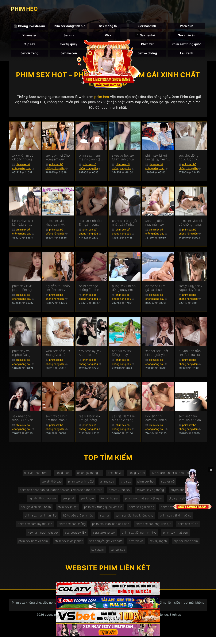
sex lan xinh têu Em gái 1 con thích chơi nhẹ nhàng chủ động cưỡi (91, 222)
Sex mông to (108, 26)
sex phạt (68, 498)
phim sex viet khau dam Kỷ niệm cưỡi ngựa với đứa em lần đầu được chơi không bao (56, 222)
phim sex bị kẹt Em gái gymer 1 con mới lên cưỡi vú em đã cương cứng (157, 157)
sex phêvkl (115, 472)
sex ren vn (136, 541)
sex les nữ (168, 481)
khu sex (125, 481)
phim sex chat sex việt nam (143, 498)
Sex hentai (147, 35)
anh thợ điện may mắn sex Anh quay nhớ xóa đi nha (155, 222)
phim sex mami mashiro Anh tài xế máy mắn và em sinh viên (90, 157)
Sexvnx (68, 35)
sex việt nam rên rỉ (36, 472)
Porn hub (186, 26)
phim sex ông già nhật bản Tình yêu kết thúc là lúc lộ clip (124, 222)
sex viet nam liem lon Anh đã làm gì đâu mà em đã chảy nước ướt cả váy (191, 418)
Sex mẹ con (69, 53)
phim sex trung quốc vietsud (103, 507)
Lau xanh (186, 53)
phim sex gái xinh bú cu (176, 515)
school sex (118, 549)
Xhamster (29, 35)
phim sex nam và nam (33, 541)
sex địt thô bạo (52, 481)
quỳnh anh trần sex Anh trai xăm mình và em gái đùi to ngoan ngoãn (190, 353)
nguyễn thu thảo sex (42, 498)
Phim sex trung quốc (186, 44)
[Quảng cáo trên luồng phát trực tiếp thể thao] (108, 629)
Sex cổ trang (29, 53)
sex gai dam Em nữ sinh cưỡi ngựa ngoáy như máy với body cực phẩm (124, 418)
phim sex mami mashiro (41, 515)
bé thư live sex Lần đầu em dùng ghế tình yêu (22, 222)
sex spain (97, 549)
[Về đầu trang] (207, 632)
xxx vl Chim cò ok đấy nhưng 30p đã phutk (22, 157)
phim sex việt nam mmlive (139, 532)
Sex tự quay (68, 44)
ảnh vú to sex (109, 498)
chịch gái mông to (89, 472)
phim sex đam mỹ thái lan (35, 524)
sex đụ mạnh (158, 541)
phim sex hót (146, 481)
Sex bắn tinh (147, 26)
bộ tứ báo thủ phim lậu (78, 515)
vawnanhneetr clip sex (43, 532)
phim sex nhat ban (175, 532)
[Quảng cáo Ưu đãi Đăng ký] (108, 602)
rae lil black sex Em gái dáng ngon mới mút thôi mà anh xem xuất (91, 418)
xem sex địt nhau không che (134, 515)
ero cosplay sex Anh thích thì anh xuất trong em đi (91, 353)
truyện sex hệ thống (150, 490)
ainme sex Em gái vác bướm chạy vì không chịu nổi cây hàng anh (155, 288)
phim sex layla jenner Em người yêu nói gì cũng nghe (24, 288)
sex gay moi (137, 472)
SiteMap (175, 614)
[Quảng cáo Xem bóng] (108, 588)
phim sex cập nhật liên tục (153, 524)
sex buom (87, 498)
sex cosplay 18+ (75, 532)
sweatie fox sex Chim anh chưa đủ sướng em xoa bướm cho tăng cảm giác (124, 157)
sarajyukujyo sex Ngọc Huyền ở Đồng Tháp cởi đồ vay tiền (190, 288)
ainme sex (107, 481)
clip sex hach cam (185, 541)
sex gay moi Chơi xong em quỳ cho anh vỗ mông (58, 157)
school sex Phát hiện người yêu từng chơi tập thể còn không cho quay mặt (157, 353)
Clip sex (29, 44)
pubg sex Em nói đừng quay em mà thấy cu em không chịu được (124, 288)
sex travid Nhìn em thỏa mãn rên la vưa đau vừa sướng (58, 418)
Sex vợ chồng (147, 53)
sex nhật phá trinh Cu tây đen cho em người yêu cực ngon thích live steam (24, 418)
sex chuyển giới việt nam (106, 541)
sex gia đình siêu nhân (36, 507)
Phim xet (147, 44)
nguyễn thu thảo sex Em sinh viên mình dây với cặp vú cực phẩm (58, 288)
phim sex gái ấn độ (141, 507)
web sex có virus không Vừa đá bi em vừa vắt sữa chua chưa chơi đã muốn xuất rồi (58, 353)
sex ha (104, 515)
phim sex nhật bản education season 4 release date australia (61, 490)
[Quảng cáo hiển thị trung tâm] (108, 63)
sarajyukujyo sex (104, 532)
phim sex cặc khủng (72, 524)
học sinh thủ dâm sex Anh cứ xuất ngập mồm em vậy (156, 418)
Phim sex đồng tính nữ (69, 26)
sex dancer (63, 472)
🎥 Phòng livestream (29, 26)
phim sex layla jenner (68, 541)
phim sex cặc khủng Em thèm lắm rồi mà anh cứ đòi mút (90, 288)
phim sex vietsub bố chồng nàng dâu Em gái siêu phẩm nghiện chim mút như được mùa (191, 222)
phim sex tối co (188, 524)
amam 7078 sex (119, 490)
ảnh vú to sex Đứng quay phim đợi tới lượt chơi (124, 353)
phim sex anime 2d (81, 481)
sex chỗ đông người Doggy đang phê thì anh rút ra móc (191, 157)
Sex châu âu (186, 35)
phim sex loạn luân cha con (110, 524)
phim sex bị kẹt (67, 507)
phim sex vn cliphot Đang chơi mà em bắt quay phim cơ (23, 353)
